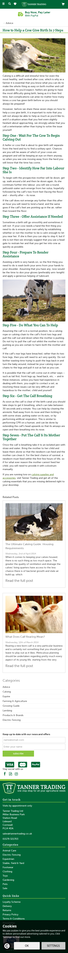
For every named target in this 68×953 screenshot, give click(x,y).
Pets (5, 884)
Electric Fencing (12, 720)
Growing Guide (11, 705)
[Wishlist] (16, 4)
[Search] (9, 4)
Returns (7, 910)
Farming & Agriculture (15, 701)
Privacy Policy (10, 914)
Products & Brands (13, 715)
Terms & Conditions (14, 918)
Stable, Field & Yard (13, 863)
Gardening (8, 879)
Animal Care (9, 850)
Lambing (7, 710)
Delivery (7, 906)
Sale (5, 888)
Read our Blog (10, 773)
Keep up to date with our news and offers (26, 734)
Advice (6, 687)
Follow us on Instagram (16, 773)
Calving (7, 691)
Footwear (8, 867)
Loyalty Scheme (12, 901)
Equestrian (8, 858)
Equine (6, 696)
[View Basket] (63, 4)
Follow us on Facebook (5, 773)
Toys (5, 875)
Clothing (7, 871)
